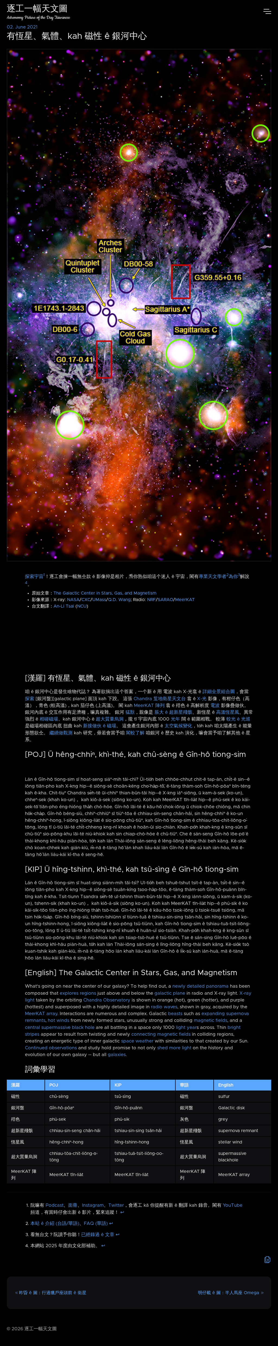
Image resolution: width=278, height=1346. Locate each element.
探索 (29, 699)
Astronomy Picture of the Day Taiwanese (38, 17)
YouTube (232, 1205)
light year (186, 1027)
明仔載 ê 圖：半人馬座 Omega (228, 1293)
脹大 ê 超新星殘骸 (173, 712)
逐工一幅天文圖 (37, 9)
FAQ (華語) (96, 1223)
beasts (175, 1014)
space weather (137, 1041)
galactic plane (169, 993)
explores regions (78, 993)
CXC (85, 600)
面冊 (72, 1205)
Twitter (116, 1205)
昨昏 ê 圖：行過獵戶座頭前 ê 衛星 (52, 1293)
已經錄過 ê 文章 (97, 1235)
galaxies (117, 1055)
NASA (73, 600)
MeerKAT (185, 600)
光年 (175, 719)
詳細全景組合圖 (219, 692)
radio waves (164, 1007)
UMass (99, 600)
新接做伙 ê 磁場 (99, 726)
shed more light (174, 1048)
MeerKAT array (41, 1014)
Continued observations (51, 1048)
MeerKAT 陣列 (149, 705)
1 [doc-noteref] (44, 575)
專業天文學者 (212, 576)
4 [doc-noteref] (26, 583)
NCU (82, 606)
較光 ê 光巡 (238, 719)
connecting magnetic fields (161, 1034)
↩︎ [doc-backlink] (122, 1212)
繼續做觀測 (60, 733)
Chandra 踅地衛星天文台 (160, 699)
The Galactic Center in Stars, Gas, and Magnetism (104, 593)
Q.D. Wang (119, 600)
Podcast (55, 1205)
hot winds (58, 1020)
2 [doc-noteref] (227, 575)
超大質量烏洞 (110, 719)
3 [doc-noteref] (239, 575)
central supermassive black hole (59, 1027)
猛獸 (130, 712)
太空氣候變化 (178, 726)
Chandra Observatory (106, 1000)
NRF (151, 600)
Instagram (93, 1205)
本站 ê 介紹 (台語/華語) (54, 1223)
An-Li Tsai (63, 606)
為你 (233, 576)
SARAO (165, 600)
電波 (215, 705)
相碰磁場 (49, 719)
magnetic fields (210, 1020)
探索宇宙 (34, 576)
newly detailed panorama (200, 986)
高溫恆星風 (227, 712)
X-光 (202, 699)
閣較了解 (135, 733)
